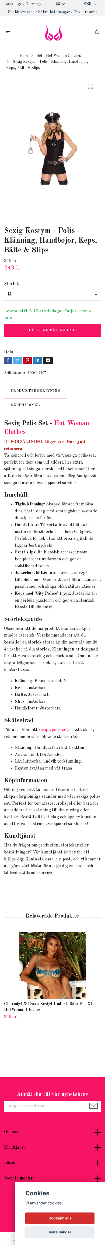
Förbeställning (52, 330)
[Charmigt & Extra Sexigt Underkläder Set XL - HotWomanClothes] (52, 965)
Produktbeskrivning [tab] (35, 391)
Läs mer (11, 1163)
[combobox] (52, 295)
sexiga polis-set (53, 730)
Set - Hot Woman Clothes (59, 56)
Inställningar (60, 1232)
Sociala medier (18, 1178)
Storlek (11, 284)
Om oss (11, 1132)
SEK (88, 4)
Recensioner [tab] (25, 405)
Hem (24, 56)
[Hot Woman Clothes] (54, 33)
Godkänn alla (60, 1218)
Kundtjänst (14, 1147)
